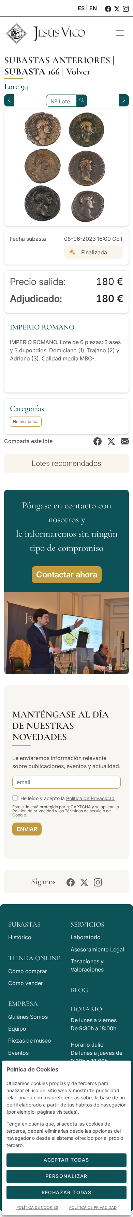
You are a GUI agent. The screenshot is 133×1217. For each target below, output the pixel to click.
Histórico (19, 937)
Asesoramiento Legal (97, 949)
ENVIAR (27, 829)
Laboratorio (86, 937)
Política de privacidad (33, 810)
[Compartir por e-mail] (125, 441)
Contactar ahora (66, 574)
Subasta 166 (32, 71)
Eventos (18, 1052)
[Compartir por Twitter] (111, 441)
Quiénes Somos (28, 1016)
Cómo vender (25, 983)
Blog (79, 990)
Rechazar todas (67, 1192)
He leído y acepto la (67, 798)
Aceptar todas (66, 1160)
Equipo (17, 1028)
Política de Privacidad (90, 798)
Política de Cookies (37, 1207)
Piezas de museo (29, 1040)
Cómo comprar (27, 971)
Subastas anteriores (57, 60)
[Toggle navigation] (119, 33)
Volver (78, 71)
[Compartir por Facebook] (97, 441)
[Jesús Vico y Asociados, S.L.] (54, 33)
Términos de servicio (85, 810)
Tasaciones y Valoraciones (87, 965)
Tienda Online (34, 958)
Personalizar (66, 1176)
